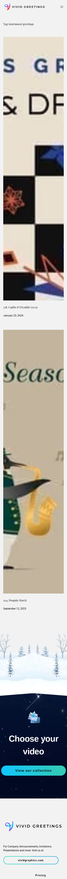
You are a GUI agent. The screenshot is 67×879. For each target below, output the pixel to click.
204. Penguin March (15, 600)
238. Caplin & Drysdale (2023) (20, 307)
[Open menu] (62, 7)
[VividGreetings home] (24, 6)
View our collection (33, 770)
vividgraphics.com (31, 860)
